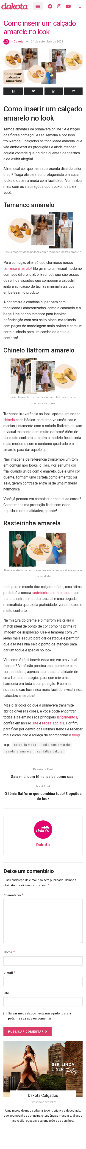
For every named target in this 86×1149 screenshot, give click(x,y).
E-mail (9, 972)
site (35, 723)
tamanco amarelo (17, 268)
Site (6, 993)
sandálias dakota (50, 751)
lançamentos (67, 717)
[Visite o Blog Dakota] (17, 6)
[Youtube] (68, 6)
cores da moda (25, 744)
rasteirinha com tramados (52, 593)
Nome (9, 952)
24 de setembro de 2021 (47, 41)
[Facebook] (50, 6)
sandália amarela (19, 751)
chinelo (9, 420)
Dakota (19, 41)
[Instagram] (59, 6)
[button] (38, 6)
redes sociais (53, 723)
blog (75, 735)
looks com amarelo (56, 744)
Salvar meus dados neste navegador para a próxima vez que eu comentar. (39, 1016)
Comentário (13, 895)
